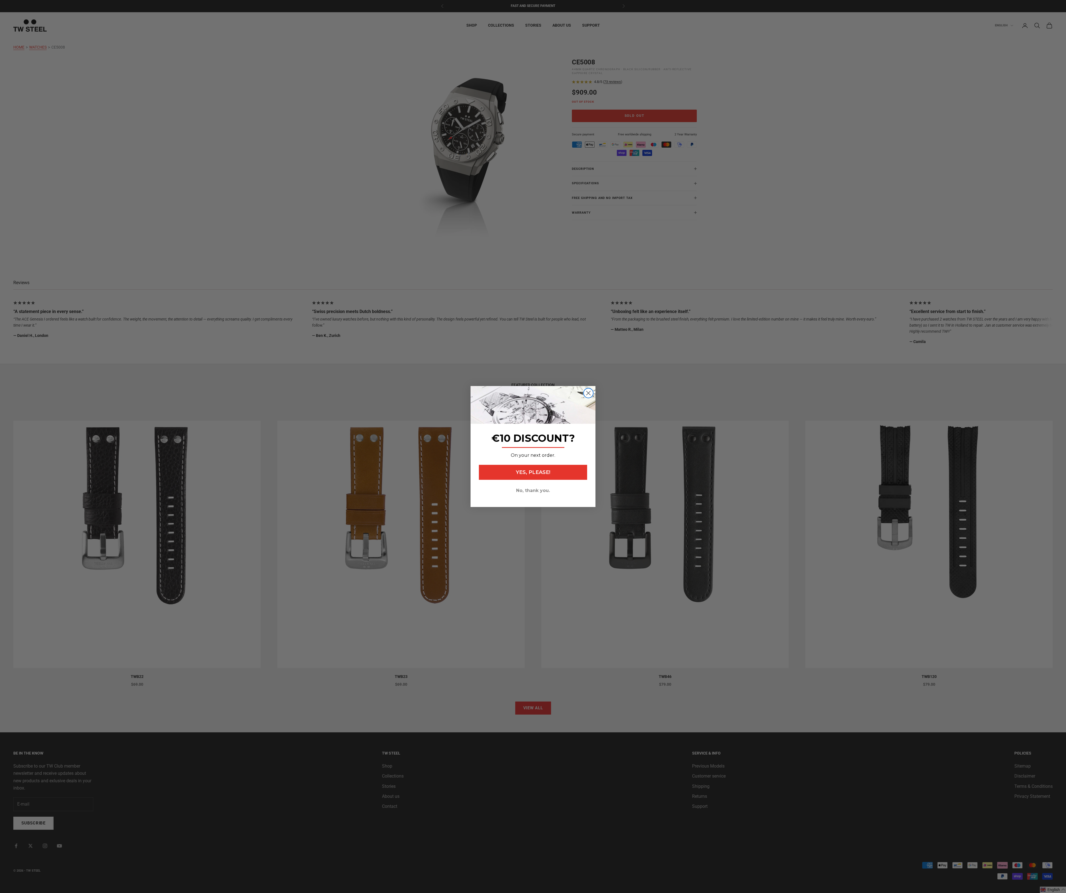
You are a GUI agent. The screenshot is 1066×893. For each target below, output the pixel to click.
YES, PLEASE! (533, 472)
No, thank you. (533, 490)
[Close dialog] (588, 393)
